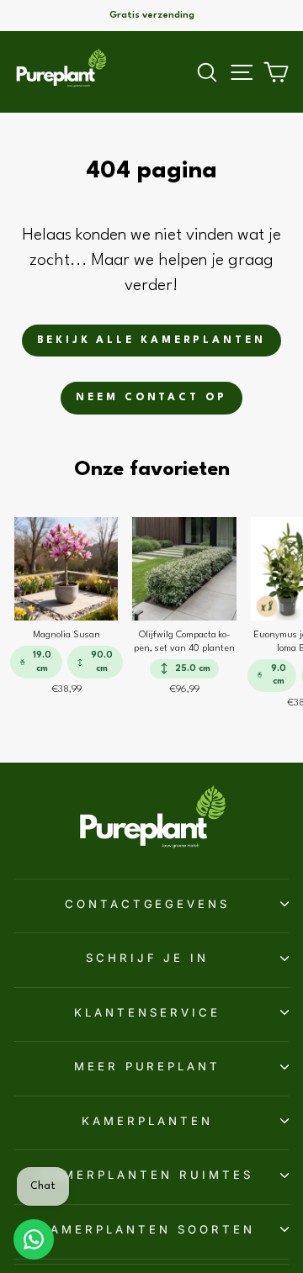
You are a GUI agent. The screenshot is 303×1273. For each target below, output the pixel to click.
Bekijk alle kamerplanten (151, 340)
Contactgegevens (148, 904)
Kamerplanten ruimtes (147, 1174)
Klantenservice (147, 1012)
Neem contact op (151, 398)
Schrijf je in (148, 957)
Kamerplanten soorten (147, 1229)
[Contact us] (33, 1239)
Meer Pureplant (147, 1066)
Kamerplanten (147, 1121)
